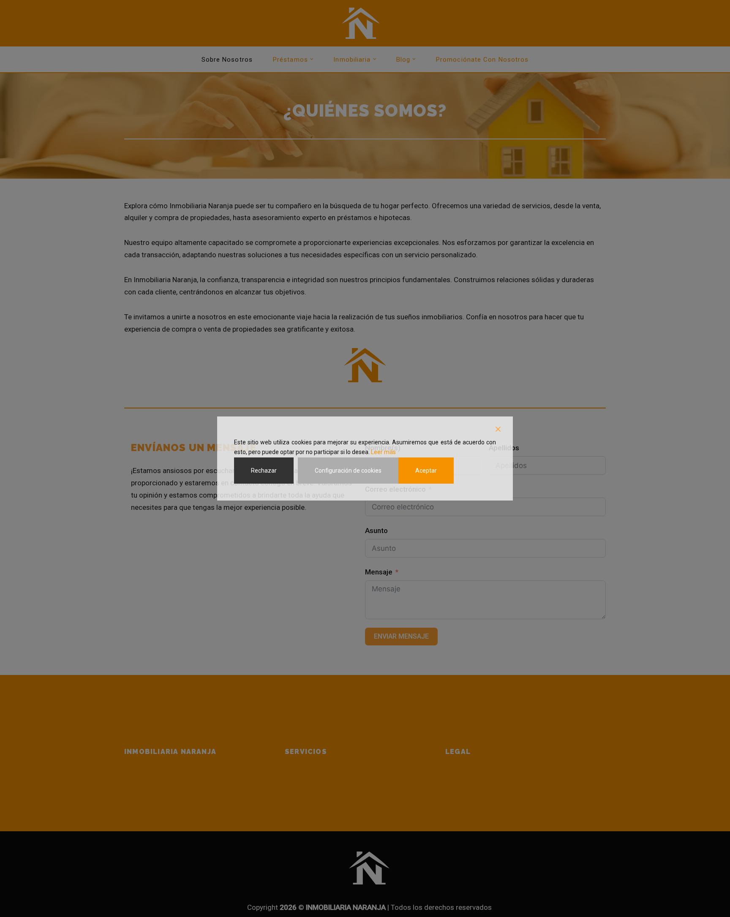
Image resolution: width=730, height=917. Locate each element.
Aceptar (426, 470)
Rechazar (264, 470)
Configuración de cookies (348, 470)
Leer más (383, 452)
